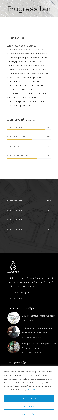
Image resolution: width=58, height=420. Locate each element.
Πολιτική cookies (16, 298)
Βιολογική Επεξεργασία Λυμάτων (38, 315)
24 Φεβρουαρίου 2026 (32, 337)
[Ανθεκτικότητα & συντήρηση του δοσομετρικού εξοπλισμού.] (13, 332)
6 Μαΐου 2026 (28, 320)
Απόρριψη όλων (29, 414)
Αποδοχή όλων (29, 398)
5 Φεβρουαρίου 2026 (31, 353)
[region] (29, 393)
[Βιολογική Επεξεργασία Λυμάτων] (13, 318)
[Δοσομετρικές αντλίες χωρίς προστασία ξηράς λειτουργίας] (13, 347)
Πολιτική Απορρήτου (37, 389)
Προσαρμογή (29, 406)
